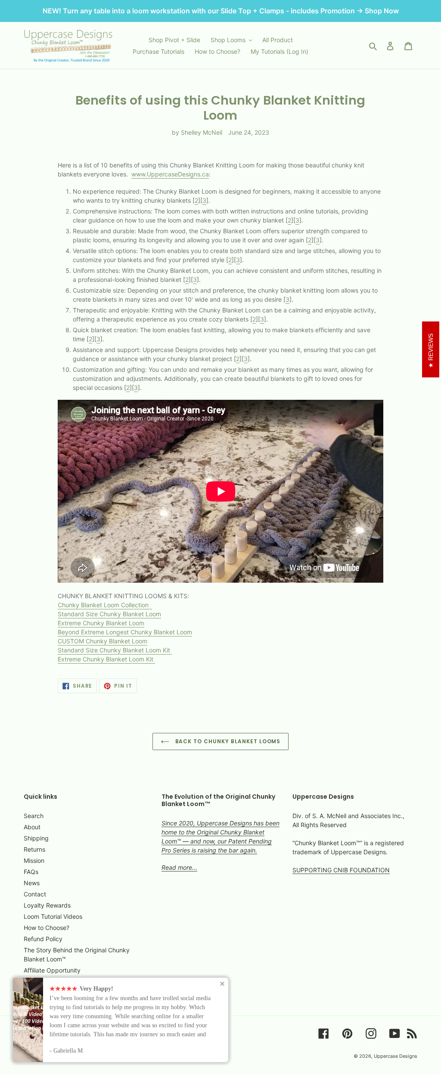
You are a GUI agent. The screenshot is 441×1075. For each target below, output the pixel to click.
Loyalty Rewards (47, 905)
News (32, 883)
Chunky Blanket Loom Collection (104, 605)
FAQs (31, 871)
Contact (35, 894)
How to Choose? (46, 927)
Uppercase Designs (395, 1056)
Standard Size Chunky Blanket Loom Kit (115, 650)
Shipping (36, 838)
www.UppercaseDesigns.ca (170, 174)
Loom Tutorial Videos (53, 916)
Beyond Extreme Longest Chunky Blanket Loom (125, 632)
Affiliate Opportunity (52, 970)
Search (33, 815)
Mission (34, 860)
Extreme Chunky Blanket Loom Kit (106, 659)
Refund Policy (43, 938)
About (32, 827)
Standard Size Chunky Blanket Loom (109, 614)
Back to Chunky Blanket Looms (227, 741)
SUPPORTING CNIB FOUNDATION (341, 870)
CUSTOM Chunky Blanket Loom (102, 641)
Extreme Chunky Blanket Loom (101, 623)
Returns (34, 849)
